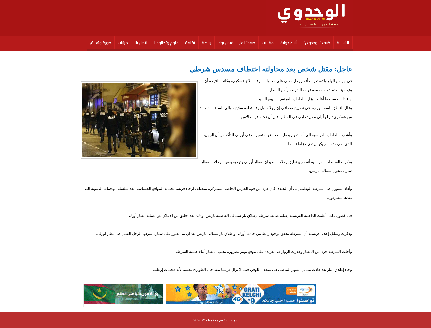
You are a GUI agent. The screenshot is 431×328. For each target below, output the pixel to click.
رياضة (206, 42)
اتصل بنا (141, 42)
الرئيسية (343, 42)
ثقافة (190, 42)
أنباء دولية (288, 42)
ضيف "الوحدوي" (317, 42)
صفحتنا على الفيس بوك (236, 42)
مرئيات (123, 42)
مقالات (268, 42)
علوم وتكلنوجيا (166, 42)
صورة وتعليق (100, 42)
